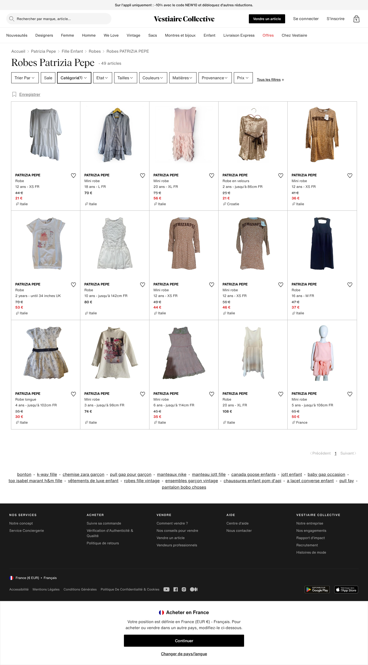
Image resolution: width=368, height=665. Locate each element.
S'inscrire (335, 18)
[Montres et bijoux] (200, 35)
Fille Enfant (72, 51)
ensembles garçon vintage (191, 481)
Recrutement (307, 545)
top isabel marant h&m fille (35, 481)
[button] (356, 18)
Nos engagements (311, 530)
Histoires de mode (311, 552)
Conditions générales (80, 589)
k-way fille (47, 474)
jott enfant (291, 474)
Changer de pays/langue (184, 654)
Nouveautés (16, 35)
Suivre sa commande (104, 523)
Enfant (210, 35)
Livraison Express (238, 35)
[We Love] (123, 35)
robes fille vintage (142, 481)
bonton (24, 474)
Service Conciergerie (26, 530)
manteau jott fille (209, 474)
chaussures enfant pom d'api (252, 481)
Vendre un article (267, 18)
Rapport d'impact (310, 538)
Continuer (184, 641)
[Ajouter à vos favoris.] (73, 176)
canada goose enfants (253, 474)
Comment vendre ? (172, 523)
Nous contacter (239, 530)
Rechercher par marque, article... (44, 18)
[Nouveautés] (31, 35)
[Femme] (78, 35)
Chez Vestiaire (294, 35)
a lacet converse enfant (310, 481)
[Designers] (57, 35)
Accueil (18, 51)
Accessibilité (19, 589)
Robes (95, 51)
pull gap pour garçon (130, 474)
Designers (44, 35)
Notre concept (21, 523)
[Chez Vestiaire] (311, 35)
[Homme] (100, 35)
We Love (111, 35)
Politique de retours (103, 543)
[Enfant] (219, 35)
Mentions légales (46, 589)
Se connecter (306, 18)
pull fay (346, 481)
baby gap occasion (326, 474)
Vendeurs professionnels (176, 545)
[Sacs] (161, 35)
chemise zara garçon (83, 474)
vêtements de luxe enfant (93, 481)
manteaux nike (171, 474)
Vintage (133, 35)
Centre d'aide (238, 523)
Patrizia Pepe (43, 51)
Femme (67, 35)
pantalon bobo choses (184, 487)
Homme (89, 35)
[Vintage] (144, 35)
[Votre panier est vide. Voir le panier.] (356, 18)
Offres (268, 35)
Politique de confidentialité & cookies (130, 589)
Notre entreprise (309, 523)
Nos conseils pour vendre (177, 530)
